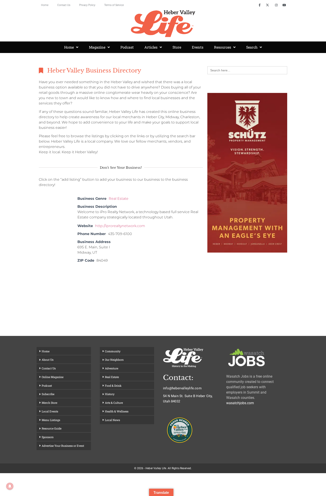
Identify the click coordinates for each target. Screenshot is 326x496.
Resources (222, 47)
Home (44, 5)
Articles (150, 47)
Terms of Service (114, 5)
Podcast (127, 47)
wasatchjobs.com (240, 403)
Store (177, 47)
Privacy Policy (87, 5)
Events (197, 47)
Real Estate (118, 198)
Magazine (97, 47)
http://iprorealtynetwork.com (120, 226)
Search (251, 47)
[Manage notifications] (9, 486)
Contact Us (63, 5)
